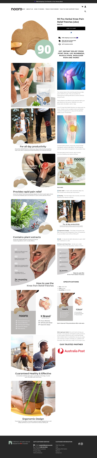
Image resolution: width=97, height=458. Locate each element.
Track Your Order (52, 9)
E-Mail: (43, 445)
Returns (58, 451)
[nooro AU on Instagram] (82, 444)
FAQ (57, 447)
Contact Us (59, 452)
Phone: (41, 447)
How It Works (39, 9)
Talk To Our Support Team (69, 9)
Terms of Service (37, 452)
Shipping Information (61, 449)
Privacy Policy (37, 451)
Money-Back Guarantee (39, 449)
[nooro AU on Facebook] (79, 444)
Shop (23, 9)
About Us (29, 9)
